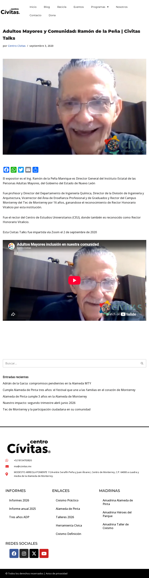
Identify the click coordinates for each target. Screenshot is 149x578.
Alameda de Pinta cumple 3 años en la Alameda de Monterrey (45, 396)
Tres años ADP (19, 517)
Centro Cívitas (17, 45)
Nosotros (122, 7)
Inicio (33, 7)
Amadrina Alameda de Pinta (118, 502)
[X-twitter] (34, 553)
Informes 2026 (19, 500)
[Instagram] (24, 553)
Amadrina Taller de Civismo (116, 526)
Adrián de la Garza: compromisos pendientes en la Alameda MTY (47, 383)
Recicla (61, 7)
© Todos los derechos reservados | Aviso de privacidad (36, 573)
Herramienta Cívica (69, 525)
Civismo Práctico (67, 500)
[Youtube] (44, 553)
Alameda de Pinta (68, 509)
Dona (52, 15)
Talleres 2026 (65, 517)
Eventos (79, 7)
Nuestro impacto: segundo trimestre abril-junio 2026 (39, 403)
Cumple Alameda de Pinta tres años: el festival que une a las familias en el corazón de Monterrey (69, 390)
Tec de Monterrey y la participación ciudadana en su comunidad (46, 409)
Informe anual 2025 (22, 509)
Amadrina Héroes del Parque (117, 514)
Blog (47, 7)
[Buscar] (142, 363)
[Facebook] (14, 553)
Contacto (35, 15)
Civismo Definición (68, 534)
